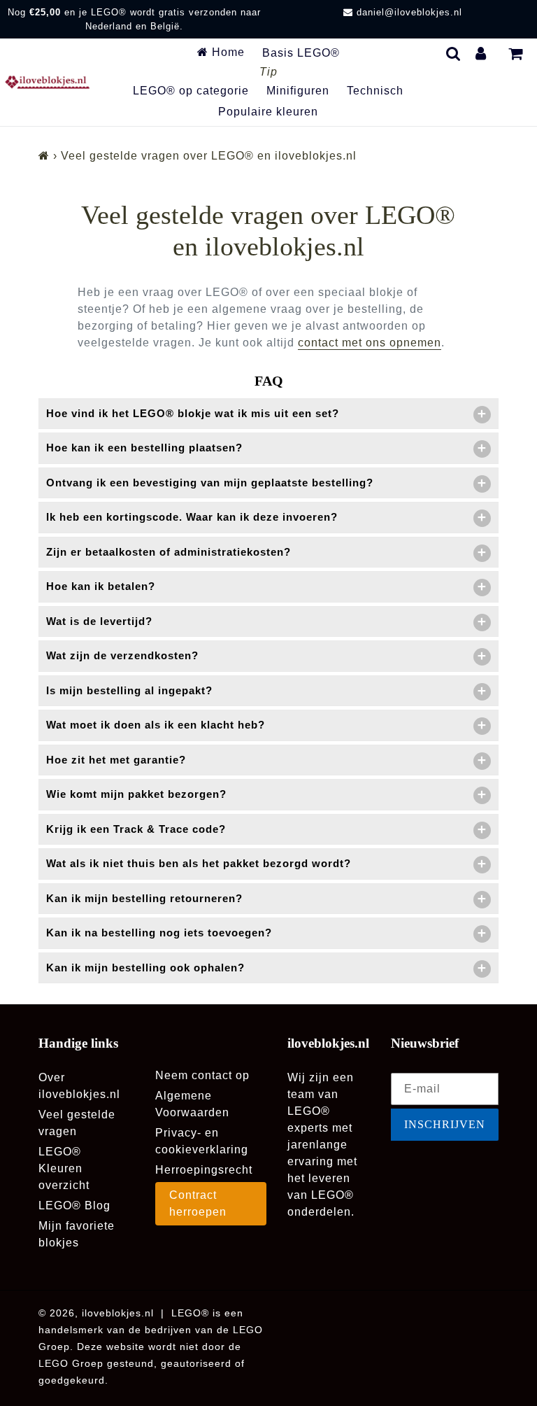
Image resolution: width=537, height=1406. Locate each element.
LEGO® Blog (74, 1205)
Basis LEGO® (301, 53)
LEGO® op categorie (191, 91)
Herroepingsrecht (203, 1170)
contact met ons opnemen (369, 343)
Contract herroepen (198, 1203)
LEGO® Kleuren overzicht (64, 1168)
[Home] (44, 156)
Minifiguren (297, 91)
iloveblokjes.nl (118, 1313)
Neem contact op (202, 1075)
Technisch (375, 91)
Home (226, 52)
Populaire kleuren (268, 112)
